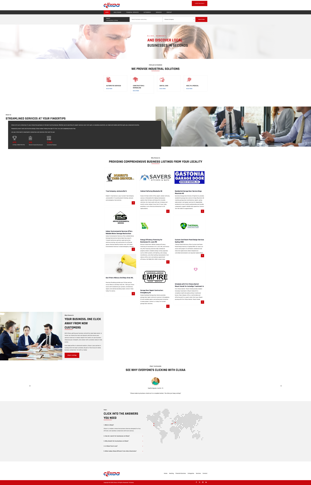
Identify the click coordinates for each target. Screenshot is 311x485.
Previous (30, 386)
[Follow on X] (199, 482)
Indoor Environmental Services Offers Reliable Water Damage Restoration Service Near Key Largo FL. (119, 233)
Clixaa (115, 482)
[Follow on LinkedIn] (206, 482)
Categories (147, 12)
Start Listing (72, 355)
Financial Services (132, 12)
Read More (109, 89)
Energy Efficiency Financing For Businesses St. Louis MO (151, 241)
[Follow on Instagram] (203, 482)
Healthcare (117, 12)
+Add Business (199, 3)
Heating (171, 473)
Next (281, 386)
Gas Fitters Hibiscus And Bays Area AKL (119, 278)
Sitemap (131, 482)
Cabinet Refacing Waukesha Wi (151, 191)
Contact (169, 12)
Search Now (201, 19)
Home (107, 12)
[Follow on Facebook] (196, 482)
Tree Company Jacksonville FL (116, 191)
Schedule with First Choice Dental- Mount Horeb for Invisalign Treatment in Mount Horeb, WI (189, 286)
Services (159, 12)
